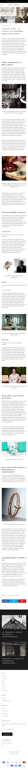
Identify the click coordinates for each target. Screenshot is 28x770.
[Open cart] (26, 5)
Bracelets (4, 688)
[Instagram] (2, 745)
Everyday (4, 678)
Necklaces (4, 683)
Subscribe (7, 734)
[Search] (23, 5)
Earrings (3, 685)
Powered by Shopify (14, 754)
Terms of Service (5, 711)
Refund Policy (5, 713)
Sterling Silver (5, 690)
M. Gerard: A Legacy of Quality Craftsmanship (12, 634)
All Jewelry (4, 676)
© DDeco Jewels (14, 751)
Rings (3, 681)
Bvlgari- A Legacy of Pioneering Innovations (13, 661)
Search (3, 708)
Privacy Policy (5, 715)
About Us (4, 698)
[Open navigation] (2, 4)
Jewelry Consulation (6, 700)
